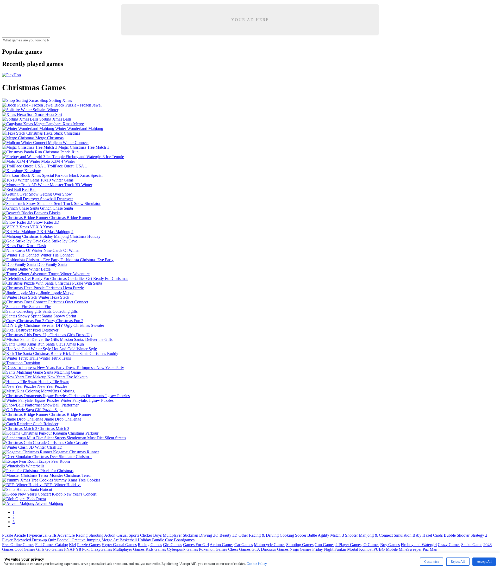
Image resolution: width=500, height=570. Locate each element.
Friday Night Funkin (329, 549)
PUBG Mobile (385, 549)
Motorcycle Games (269, 544)
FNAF (69, 549)
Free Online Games (18, 544)
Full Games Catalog (51, 544)
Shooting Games (300, 544)
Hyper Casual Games (119, 544)
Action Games (221, 544)
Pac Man (430, 549)
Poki (86, 549)
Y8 (78, 549)
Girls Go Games (49, 549)
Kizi (72, 544)
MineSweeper (410, 549)
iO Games (370, 544)
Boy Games (390, 544)
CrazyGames (101, 549)
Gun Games (324, 544)
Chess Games (239, 549)
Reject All (458, 561)
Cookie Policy (257, 564)
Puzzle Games (89, 544)
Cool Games (25, 549)
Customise (431, 561)
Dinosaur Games (275, 549)
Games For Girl (196, 544)
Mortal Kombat (359, 549)
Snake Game (471, 544)
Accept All (484, 561)
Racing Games (150, 544)
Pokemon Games (213, 549)
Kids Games (156, 549)
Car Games (243, 544)
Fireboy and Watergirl (419, 544)
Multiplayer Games (129, 549)
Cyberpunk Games (182, 549)
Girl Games (172, 544)
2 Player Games (348, 544)
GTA (256, 549)
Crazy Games (449, 544)
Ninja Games (300, 549)
